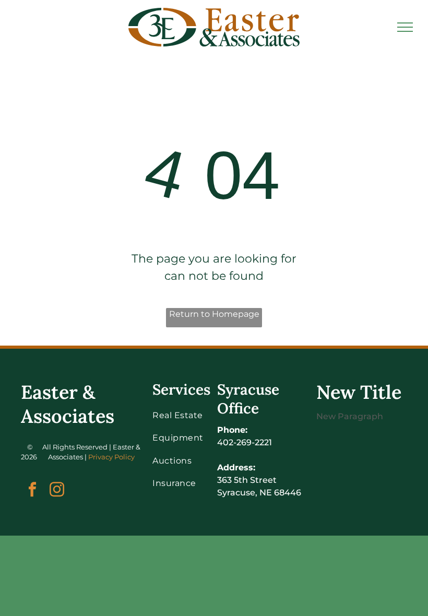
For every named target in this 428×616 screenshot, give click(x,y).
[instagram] (56, 490)
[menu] (405, 27)
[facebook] (32, 490)
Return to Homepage (214, 314)
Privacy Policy (111, 457)
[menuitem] (190, 415)
